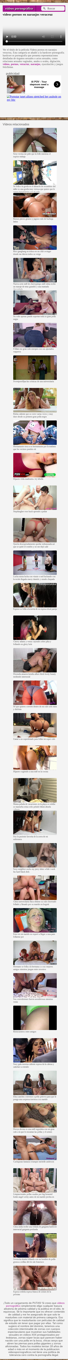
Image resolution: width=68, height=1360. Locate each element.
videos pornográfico (19, 8)
